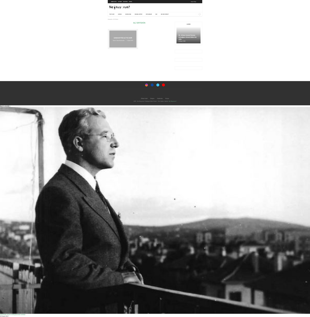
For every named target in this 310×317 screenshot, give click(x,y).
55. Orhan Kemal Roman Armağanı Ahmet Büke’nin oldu (187, 37)
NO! (156, 14)
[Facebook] (152, 85)
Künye (130, 1)
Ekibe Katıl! (114, 1)
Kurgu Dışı (128, 14)
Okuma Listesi (138, 14)
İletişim (120, 1)
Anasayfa (110, 19)
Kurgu (120, 14)
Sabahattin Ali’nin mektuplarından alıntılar (12, 314)
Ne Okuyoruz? (165, 14)
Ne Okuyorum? (172, 101)
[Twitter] (157, 85)
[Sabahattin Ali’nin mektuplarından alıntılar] (155, 210)
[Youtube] (163, 85)
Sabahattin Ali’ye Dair (123, 38)
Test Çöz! (111, 14)
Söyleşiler (149, 14)
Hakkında (125, 1)
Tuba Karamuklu (120, 40)
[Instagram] (146, 85)
